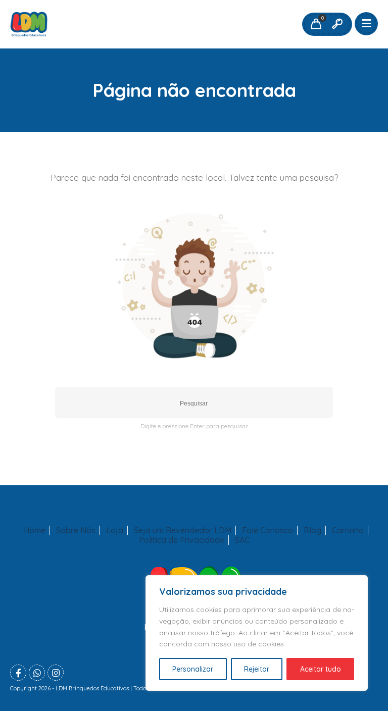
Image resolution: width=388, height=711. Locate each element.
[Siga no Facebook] (18, 673)
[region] (257, 633)
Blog (312, 530)
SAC (242, 540)
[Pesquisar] (337, 24)
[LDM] (28, 24)
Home (34, 530)
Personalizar (192, 669)
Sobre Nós (75, 530)
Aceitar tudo (320, 669)
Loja (114, 530)
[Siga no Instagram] (55, 673)
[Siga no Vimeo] (37, 673)
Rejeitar (256, 669)
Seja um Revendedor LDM (182, 530)
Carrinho (348, 530)
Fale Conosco (267, 530)
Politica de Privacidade (181, 540)
